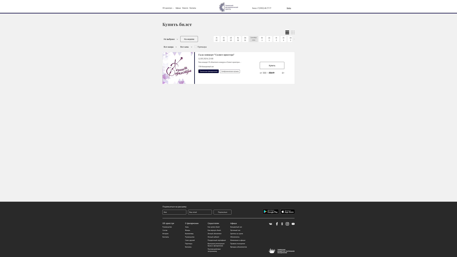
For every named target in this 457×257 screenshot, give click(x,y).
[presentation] (212, 39)
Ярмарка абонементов (238, 247)
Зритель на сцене (236, 233)
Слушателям (213, 223)
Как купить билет (214, 227)
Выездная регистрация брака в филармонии (216, 244)
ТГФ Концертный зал (206, 66)
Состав (164, 230)
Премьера (202, 47)
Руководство (167, 227)
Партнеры (188, 243)
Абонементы (234, 237)
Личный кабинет (213, 237)
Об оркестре (167, 8)
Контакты (193, 8)
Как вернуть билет (214, 230)
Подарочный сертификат (217, 240)
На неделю (189, 39)
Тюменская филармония (208, 71)
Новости (185, 8)
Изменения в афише (237, 240)
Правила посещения (237, 243)
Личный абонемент (214, 233)
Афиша (233, 223)
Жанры (187, 230)
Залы (187, 227)
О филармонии (192, 223)
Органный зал (235, 230)
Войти (289, 8)
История (165, 233)
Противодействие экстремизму (214, 250)
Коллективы (189, 233)
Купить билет (272, 66)
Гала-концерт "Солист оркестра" (216, 54)
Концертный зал (236, 227)
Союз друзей (190, 240)
